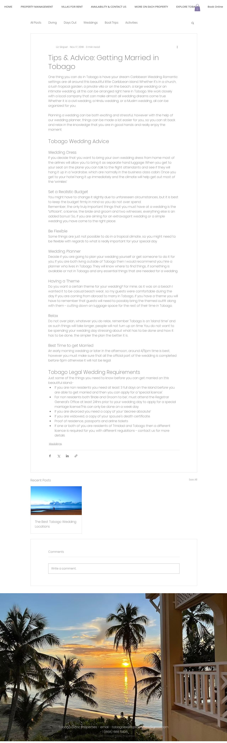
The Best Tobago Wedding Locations (55, 524)
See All (193, 479)
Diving (52, 23)
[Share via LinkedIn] (67, 456)
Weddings (91, 23)
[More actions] (177, 47)
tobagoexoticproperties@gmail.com (140, 727)
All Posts (36, 23)
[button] (197, 7)
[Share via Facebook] (50, 456)
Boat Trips (111, 23)
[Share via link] (76, 456)
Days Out (70, 23)
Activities (131, 23)
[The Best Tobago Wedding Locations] (56, 500)
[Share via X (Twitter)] (58, 456)
